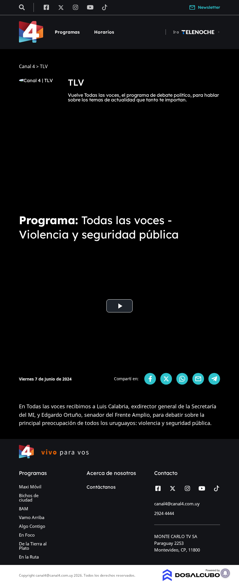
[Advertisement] (119, 165)
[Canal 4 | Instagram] (75, 7)
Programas (67, 32)
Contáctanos (101, 487)
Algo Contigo (32, 526)
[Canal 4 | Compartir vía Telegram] (214, 379)
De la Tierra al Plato (33, 546)
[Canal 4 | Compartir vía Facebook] (150, 379)
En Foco (27, 535)
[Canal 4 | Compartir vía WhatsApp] (182, 379)
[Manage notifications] (225, 573)
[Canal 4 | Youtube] (90, 7)
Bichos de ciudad (28, 497)
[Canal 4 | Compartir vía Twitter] (166, 379)
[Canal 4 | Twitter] (61, 7)
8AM (23, 508)
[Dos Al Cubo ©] (191, 579)
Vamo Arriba (31, 517)
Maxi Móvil (30, 487)
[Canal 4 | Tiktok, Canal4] (104, 7)
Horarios (104, 32)
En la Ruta (29, 557)
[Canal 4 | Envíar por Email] (198, 379)
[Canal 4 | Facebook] (46, 7)
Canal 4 (27, 66)
